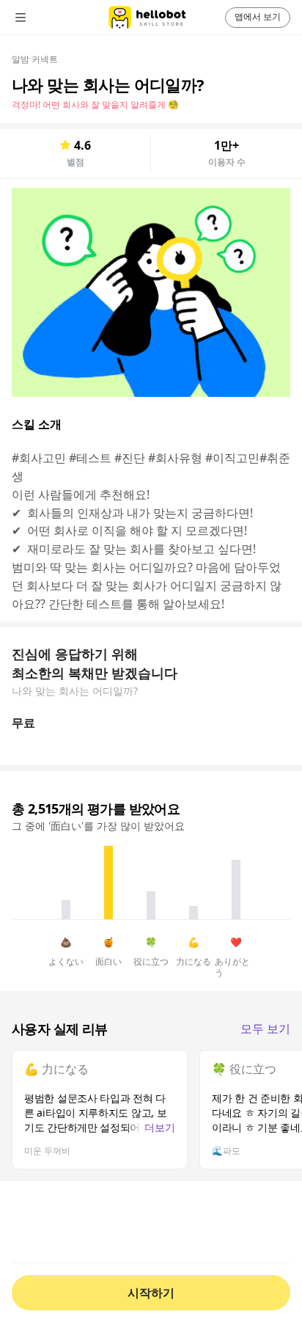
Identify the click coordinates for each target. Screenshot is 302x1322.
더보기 (159, 1127)
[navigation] (41, 17)
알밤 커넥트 (35, 59)
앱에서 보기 (258, 16)
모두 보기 (265, 1029)
